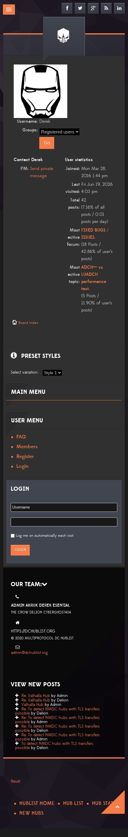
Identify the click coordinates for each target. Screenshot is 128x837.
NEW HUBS (31, 813)
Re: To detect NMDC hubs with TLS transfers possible (57, 711)
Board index (28, 322)
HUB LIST (73, 803)
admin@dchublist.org (29, 652)
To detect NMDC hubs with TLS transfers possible (54, 746)
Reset (15, 781)
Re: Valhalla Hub (35, 695)
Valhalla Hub (32, 704)
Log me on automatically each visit (45, 535)
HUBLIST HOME (36, 803)
